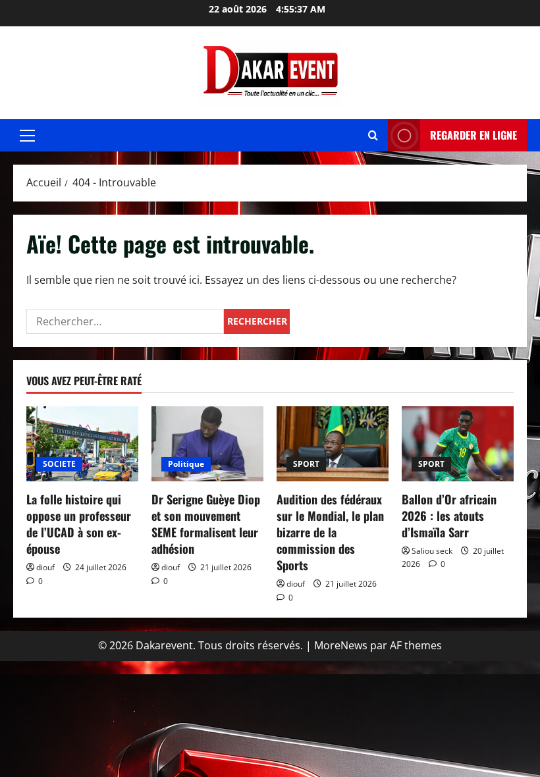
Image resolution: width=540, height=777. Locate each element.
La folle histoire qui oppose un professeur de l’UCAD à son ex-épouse (78, 524)
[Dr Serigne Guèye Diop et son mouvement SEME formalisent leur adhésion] (207, 443)
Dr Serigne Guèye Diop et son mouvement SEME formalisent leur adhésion (205, 524)
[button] (27, 135)
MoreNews (340, 645)
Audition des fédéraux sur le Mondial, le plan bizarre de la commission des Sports (330, 532)
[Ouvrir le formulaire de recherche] (373, 135)
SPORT (306, 463)
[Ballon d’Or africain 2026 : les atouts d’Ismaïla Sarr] (458, 443)
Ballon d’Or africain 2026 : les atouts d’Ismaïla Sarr (449, 516)
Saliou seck (432, 550)
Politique (186, 463)
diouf (45, 567)
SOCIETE (59, 463)
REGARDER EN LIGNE (473, 135)
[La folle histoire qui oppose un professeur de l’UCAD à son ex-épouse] (82, 443)
